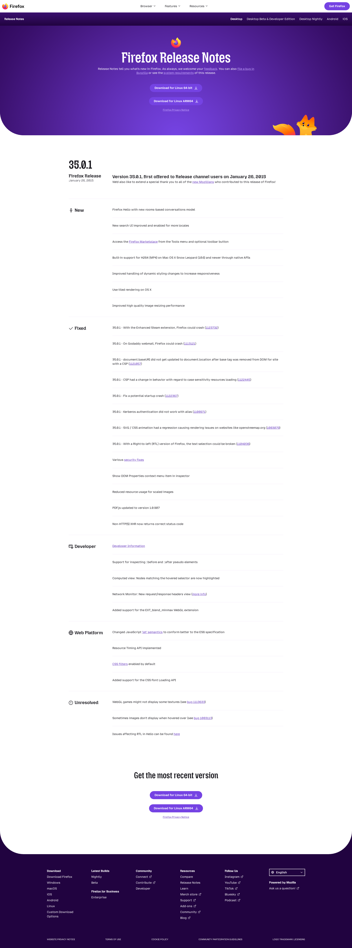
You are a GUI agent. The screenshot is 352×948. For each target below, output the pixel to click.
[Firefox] (13, 6)
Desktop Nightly (310, 19)
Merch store (188, 894)
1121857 (135, 363)
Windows (53, 882)
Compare (186, 877)
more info (199, 594)
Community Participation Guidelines (220, 939)
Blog (183, 918)
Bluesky (230, 894)
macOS (52, 888)
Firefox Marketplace (143, 241)
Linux (51, 906)
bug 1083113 (203, 718)
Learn (184, 888)
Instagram (232, 877)
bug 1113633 (196, 702)
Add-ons (186, 906)
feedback (210, 69)
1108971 (199, 412)
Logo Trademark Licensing (289, 939)
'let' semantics (152, 632)
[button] (148, 6)
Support (186, 900)
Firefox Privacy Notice (176, 109)
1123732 (212, 327)
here (177, 734)
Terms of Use (113, 939)
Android (332, 19)
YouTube (231, 882)
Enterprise (99, 897)
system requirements (179, 73)
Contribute (144, 882)
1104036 (243, 444)
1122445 (244, 379)
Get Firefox (337, 6)
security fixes (134, 460)
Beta (94, 882)
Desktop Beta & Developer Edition (271, 19)
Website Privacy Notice (61, 939)
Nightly (96, 877)
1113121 (189, 343)
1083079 (273, 427)
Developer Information (128, 546)
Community (188, 912)
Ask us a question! (282, 888)
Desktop (236, 19)
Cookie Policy (159, 939)
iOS (345, 19)
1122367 (171, 396)
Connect (142, 877)
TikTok (229, 888)
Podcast (230, 900)
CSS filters (120, 664)
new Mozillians (203, 182)
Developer (143, 888)
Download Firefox (59, 877)
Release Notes (190, 882)
